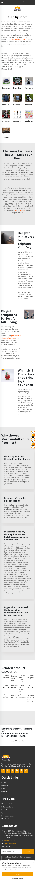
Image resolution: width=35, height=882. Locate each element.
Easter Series (6, 810)
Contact (4, 792)
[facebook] (21, 771)
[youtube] (12, 771)
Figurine (4, 813)
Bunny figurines (6, 686)
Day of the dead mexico (22, 679)
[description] (6, 757)
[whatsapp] (26, 771)
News (3, 789)
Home (3, 783)
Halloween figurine (14, 696)
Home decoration (7, 816)
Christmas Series (7, 804)
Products (4, 786)
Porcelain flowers (14, 687)
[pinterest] (3, 771)
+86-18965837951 (10, 840)
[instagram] (8, 771)
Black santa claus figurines (22, 688)
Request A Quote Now (17, 741)
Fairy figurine (30, 686)
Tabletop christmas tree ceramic (30, 698)
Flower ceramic (6, 677)
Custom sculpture (30, 677)
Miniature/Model (7, 819)
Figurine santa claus (14, 678)
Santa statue (5, 696)
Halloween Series (7, 807)
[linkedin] (17, 771)
